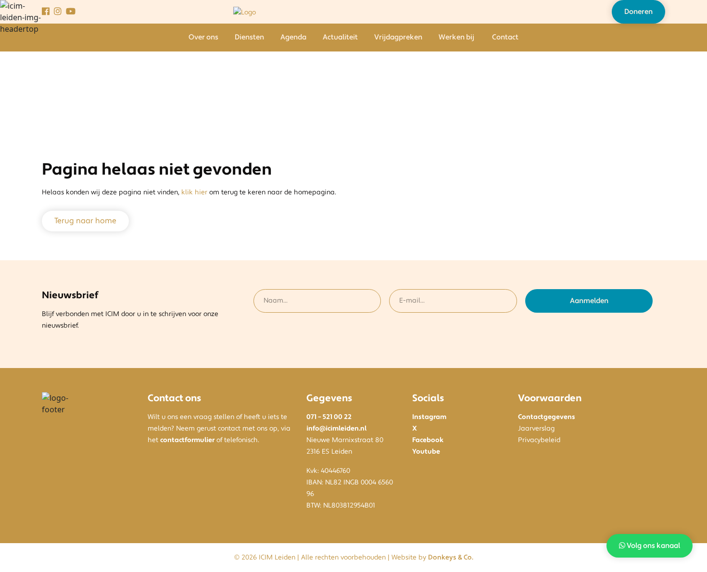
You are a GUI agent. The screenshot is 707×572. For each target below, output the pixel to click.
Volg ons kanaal (652, 545)
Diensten (249, 37)
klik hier (194, 192)
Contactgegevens (546, 417)
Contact (505, 37)
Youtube (426, 451)
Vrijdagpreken (398, 37)
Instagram (429, 417)
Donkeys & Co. (450, 557)
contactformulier (187, 440)
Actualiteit (340, 37)
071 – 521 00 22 (329, 417)
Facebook (427, 440)
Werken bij (456, 37)
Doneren (638, 11)
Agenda (293, 37)
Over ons (203, 37)
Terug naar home (85, 221)
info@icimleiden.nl (336, 428)
